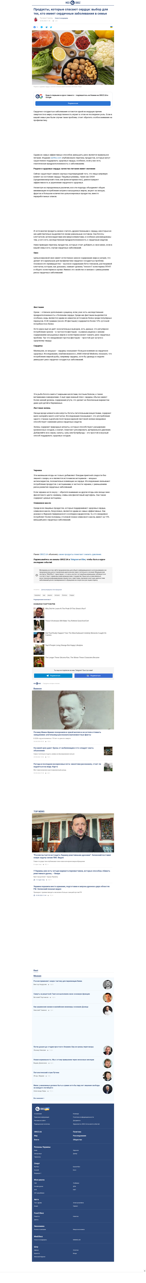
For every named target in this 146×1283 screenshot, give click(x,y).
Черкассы (37, 1157)
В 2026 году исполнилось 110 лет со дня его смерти (52, 738)
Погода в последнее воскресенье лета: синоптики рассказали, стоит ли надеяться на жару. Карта (67, 765)
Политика (77, 1132)
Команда (76, 1114)
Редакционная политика (42, 599)
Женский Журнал (39, 1256)
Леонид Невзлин (40, 1050)
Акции (36, 1206)
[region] (73, 137)
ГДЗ (35, 1183)
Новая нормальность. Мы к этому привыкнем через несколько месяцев (64, 1060)
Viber (83, 559)
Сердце (72, 595)
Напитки (75, 1216)
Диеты (36, 1219)
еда (44, 595)
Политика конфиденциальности (83, 1117)
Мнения (37, 976)
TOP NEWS (39, 811)
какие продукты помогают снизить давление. (80, 554)
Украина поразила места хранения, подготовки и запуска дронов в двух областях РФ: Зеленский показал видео (72, 887)
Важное (38, 688)
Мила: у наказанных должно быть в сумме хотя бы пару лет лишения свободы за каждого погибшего (67, 1086)
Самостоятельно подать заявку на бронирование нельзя (54, 754)
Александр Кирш (40, 1091)
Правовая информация (41, 1117)
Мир (36, 1136)
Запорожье (38, 1153)
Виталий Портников (41, 997)
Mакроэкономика (79, 1229)
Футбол (36, 1166)
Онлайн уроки (38, 1186)
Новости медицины (61, 18)
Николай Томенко (40, 1010)
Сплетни (75, 1250)
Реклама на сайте (39, 1120)
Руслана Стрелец (46, 18)
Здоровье (37, 595)
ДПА (74, 1186)
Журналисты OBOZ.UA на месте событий (86, 1124)
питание (57, 595)
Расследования (79, 1136)
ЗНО (35, 1189)
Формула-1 (37, 1173)
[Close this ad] (144, 1270)
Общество (77, 1140)
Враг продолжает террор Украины (46, 877)
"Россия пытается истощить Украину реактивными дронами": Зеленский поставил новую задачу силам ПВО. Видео (72, 856)
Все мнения (38, 1098)
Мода (75, 1253)
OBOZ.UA (44, 554)
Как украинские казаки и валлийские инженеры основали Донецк (61, 1007)
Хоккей (36, 1170)
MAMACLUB (76, 1240)
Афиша (36, 1250)
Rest (36, 970)
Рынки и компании (40, 1229)
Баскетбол (76, 1166)
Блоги (36, 1140)
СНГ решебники (39, 1193)
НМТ (74, 1189)
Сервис (75, 1206)
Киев (35, 1150)
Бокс (74, 1170)
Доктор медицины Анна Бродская (51, 589)
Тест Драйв (38, 1203)
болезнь (64, 595)
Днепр (75, 1153)
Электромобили (78, 1203)
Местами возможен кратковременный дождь (50, 770)
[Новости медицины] (37, 683)
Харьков (76, 1150)
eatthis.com (56, 158)
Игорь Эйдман (39, 1076)
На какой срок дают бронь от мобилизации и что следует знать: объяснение (64, 749)
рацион (50, 595)
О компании (38, 1114)
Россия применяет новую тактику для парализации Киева (58, 981)
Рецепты (37, 1216)
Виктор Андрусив (40, 984)
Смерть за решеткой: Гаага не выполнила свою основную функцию (62, 994)
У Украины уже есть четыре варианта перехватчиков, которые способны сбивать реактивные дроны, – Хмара (72, 872)
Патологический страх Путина (46, 1073)
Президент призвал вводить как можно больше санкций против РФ (58, 892)
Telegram (74, 559)
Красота (37, 1253)
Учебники (76, 1183)
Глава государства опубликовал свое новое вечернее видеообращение (59, 861)
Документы (77, 1120)
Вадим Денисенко (40, 1063)
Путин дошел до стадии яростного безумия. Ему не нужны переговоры (64, 1047)
